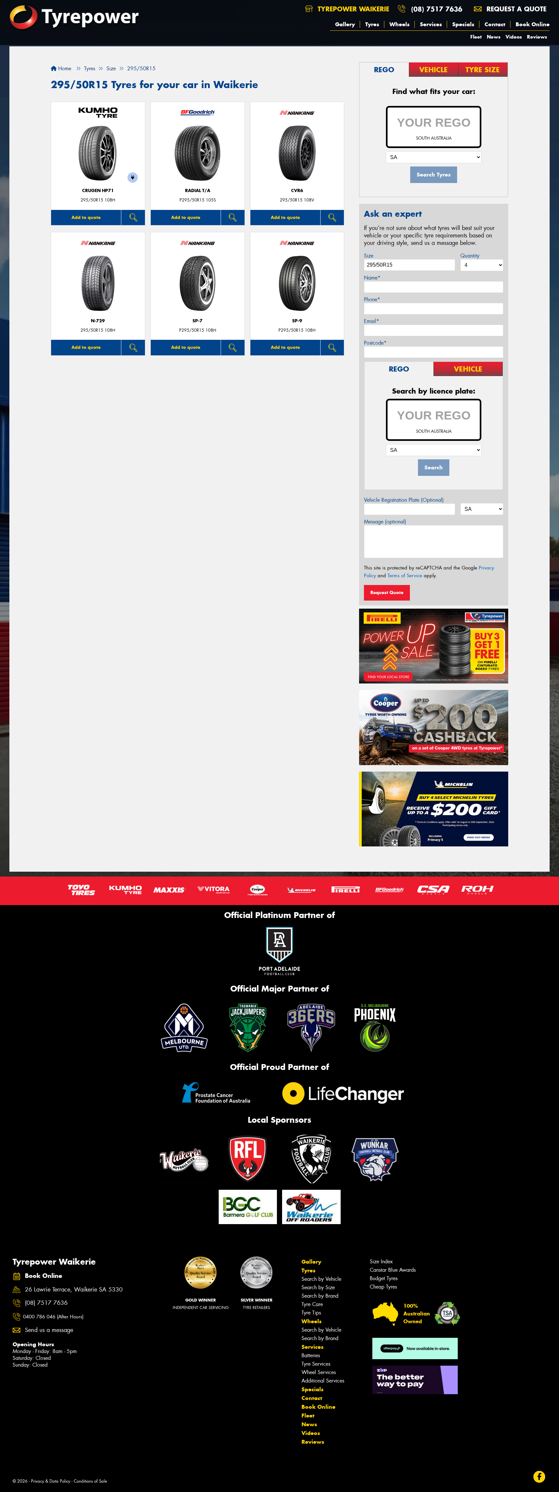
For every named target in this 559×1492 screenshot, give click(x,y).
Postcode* (375, 342)
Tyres (372, 24)
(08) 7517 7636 (436, 9)
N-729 (98, 321)
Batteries (310, 1355)
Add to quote (86, 217)
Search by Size (318, 1287)
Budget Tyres (384, 1278)
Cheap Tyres (383, 1286)
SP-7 (197, 321)
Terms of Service (405, 575)
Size (368, 255)
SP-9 (297, 321)
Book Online (533, 24)
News (493, 37)
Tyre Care (312, 1304)
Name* (372, 277)
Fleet (476, 37)
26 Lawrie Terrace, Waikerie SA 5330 (74, 1289)
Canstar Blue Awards (393, 1270)
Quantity (469, 255)
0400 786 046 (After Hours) (53, 1317)
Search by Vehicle (321, 1279)
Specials (463, 24)
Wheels (399, 24)
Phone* (372, 299)
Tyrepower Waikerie (352, 9)
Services (431, 24)
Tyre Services (315, 1363)
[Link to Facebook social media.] (539, 1477)
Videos (514, 37)
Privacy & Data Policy (50, 1481)
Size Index (381, 1261)
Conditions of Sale (90, 1481)
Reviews (537, 37)
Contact (495, 24)
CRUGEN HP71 (98, 190)
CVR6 (297, 190)
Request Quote (386, 592)
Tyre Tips (311, 1312)
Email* (371, 321)
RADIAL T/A (197, 190)
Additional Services (322, 1380)
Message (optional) (385, 521)
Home (64, 68)
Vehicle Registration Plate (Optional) (404, 500)
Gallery (345, 24)
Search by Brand (319, 1295)
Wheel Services (318, 1372)
